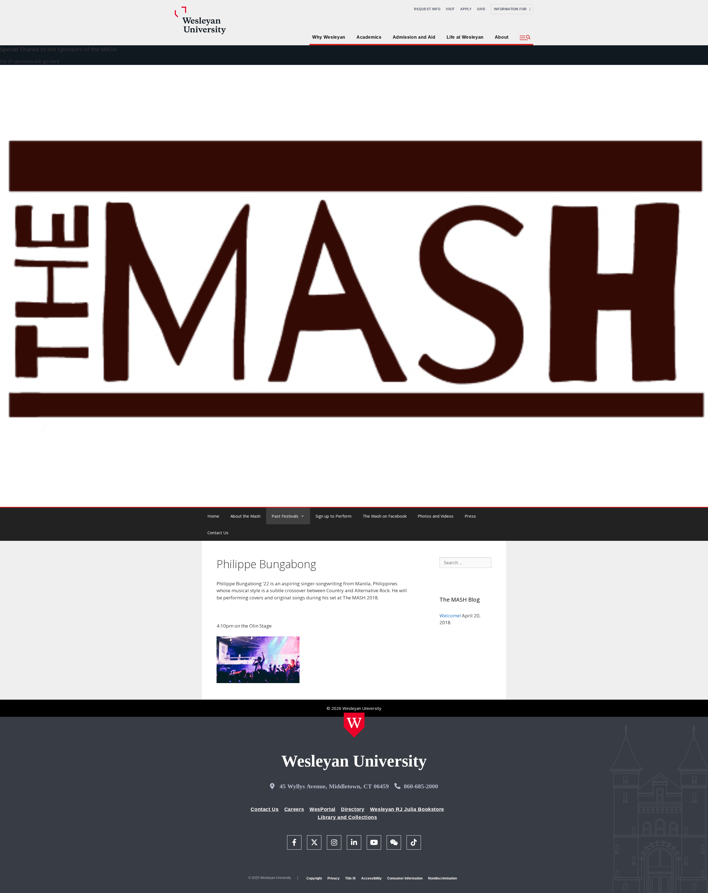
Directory (353, 809)
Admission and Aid (414, 37)
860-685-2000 (421, 786)
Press (470, 516)
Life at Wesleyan (465, 37)
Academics (369, 37)
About (502, 37)
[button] (525, 38)
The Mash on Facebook (385, 516)
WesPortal (322, 809)
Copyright (314, 878)
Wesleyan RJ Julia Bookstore (407, 809)
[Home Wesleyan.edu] (354, 725)
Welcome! (450, 615)
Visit (450, 9)
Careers (294, 809)
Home (213, 516)
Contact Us (217, 532)
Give (481, 9)
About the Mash (245, 516)
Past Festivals (285, 516)
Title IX (350, 878)
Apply (466, 9)
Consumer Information (405, 878)
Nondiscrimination (442, 878)
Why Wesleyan (328, 37)
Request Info (427, 9)
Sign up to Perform (334, 516)
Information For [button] (512, 9)
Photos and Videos (436, 516)
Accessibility (371, 878)
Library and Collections (347, 817)
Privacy (333, 878)
